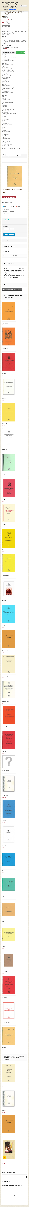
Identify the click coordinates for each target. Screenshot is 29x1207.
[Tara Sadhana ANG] (9, 462)
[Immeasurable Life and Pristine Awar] (9, 1010)
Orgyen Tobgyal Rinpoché (7, 88)
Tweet (5, 206)
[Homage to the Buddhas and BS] (9, 985)
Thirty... (4, 499)
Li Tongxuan (4, 116)
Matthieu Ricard (5, 81)
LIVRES (4, 56)
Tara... (4, 474)
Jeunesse (4, 108)
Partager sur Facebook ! (9, 211)
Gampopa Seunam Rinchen (8, 70)
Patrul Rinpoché (5, 91)
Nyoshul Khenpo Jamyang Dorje (9, 87)
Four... (3, 871)
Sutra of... (4, 424)
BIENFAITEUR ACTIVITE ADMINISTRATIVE (12, 148)
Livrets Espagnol (5, 133)
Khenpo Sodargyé (6, 77)
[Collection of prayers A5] (9, 783)
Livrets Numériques (6, 142)
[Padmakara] (14, 11)
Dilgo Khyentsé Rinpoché (7, 64)
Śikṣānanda (4, 115)
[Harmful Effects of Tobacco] (9, 960)
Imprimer (6, 213)
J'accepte (23, 5)
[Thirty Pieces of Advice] (9, 488)
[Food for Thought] (9, 834)
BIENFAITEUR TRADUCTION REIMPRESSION (13, 147)
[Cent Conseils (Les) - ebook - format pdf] (9, 1149)
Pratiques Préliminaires (7, 124)
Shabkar (4, 98)
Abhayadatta (5, 61)
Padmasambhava (6, 89)
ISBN (3, 202)
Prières (3, 120)
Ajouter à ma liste (7, 241)
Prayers (3, 127)
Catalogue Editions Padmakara (9, 57)
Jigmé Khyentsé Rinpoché (8, 73)
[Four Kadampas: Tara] (9, 935)
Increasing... (5, 676)
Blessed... (4, 449)
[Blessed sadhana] (9, 437)
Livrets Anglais (5, 126)
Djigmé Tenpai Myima (7, 66)
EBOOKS (4, 137)
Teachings (4, 130)
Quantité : (5, 226)
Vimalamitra (4, 103)
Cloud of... (5, 726)
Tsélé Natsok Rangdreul (7, 102)
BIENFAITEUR (5, 145)
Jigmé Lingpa (5, 74)
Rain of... (4, 373)
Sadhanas (4, 122)
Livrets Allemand (5, 135)
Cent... (3, 1161)
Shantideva (4, 95)
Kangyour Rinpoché (6, 75)
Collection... (5, 770)
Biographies (4, 106)
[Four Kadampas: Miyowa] (9, 884)
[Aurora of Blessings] (9, 639)
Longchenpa (4, 105)
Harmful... (5, 972)
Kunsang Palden (5, 80)
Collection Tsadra (6, 141)
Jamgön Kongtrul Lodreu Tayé (8, 71)
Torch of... (5, 550)
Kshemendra (5, 78)
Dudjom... (4, 820)
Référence (4, 200)
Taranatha (4, 101)
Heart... (4, 625)
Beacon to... (5, 701)
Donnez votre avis (6, 209)
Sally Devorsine (5, 96)
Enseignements (5, 123)
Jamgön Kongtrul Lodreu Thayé (9, 113)
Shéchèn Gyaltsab (6, 99)
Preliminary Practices (7, 131)
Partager (12, 206)
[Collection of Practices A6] (9, 762)
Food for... (5, 846)
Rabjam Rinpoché (6, 94)
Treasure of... (5, 575)
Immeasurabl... (6, 1022)
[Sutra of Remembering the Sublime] (9, 412)
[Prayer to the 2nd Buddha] (9, 336)
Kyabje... (4, 600)
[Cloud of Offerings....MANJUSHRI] (9, 714)
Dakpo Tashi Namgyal (7, 110)
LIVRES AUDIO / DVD (7, 144)
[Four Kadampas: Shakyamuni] (9, 909)
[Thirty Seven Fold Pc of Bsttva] (9, 513)
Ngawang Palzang (6, 85)
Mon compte (6, 1177)
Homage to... (5, 997)
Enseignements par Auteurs (8, 60)
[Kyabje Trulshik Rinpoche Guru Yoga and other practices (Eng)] (9, 588)
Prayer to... (5, 323)
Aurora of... (5, 651)
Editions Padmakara (6, 140)
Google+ (19, 206)
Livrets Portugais (6, 134)
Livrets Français (5, 119)
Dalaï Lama (4, 63)
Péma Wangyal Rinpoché (7, 92)
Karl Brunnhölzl (5, 112)
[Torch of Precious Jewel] (9, 538)
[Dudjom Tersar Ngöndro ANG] (9, 809)
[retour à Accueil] (3, 155)
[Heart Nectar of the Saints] (9, 614)
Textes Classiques (6, 59)
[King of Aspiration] (9, 1035)
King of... (4, 1047)
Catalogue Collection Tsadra (8, 109)
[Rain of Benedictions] (9, 361)
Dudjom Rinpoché (6, 67)
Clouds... (4, 751)
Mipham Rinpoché (6, 82)
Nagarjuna (4, 84)
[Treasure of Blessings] (9, 563)
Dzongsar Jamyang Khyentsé (8, 68)
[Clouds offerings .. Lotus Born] (9, 740)
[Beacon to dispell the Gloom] (9, 689)
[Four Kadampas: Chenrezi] (9, 859)
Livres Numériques (6, 138)
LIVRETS (4, 117)
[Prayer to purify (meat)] (9, 311)
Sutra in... (4, 398)
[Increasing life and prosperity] (9, 664)
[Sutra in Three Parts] (9, 387)
